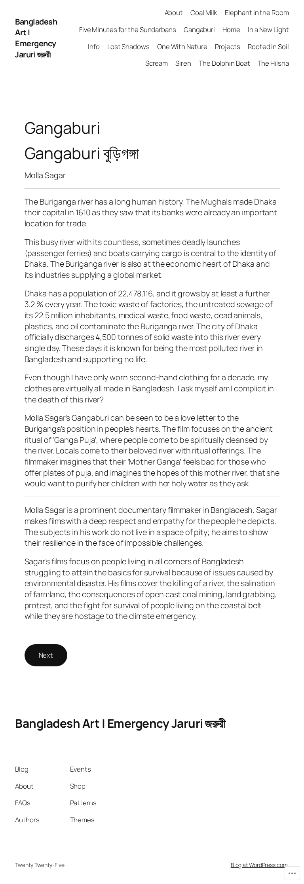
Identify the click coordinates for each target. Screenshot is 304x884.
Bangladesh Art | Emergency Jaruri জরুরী (36, 38)
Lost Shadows (128, 46)
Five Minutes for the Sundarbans (127, 29)
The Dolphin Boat (224, 63)
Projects (227, 46)
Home (231, 29)
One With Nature (182, 46)
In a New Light (268, 29)
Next (46, 655)
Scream (156, 63)
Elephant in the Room (257, 12)
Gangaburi (199, 29)
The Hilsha (273, 63)
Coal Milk (203, 12)
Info (94, 46)
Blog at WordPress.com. (260, 865)
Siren (183, 63)
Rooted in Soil (268, 46)
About (174, 12)
